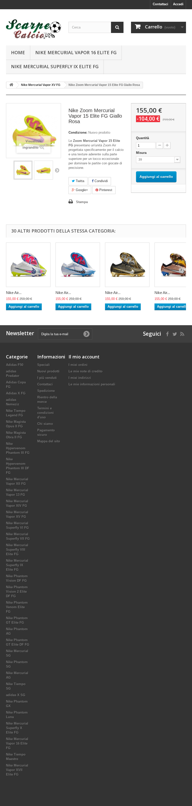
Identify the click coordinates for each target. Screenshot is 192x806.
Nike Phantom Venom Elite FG (17, 607)
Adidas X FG (16, 393)
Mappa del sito (48, 441)
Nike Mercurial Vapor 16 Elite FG (75, 52)
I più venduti (47, 378)
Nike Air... (14, 292)
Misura (142, 153)
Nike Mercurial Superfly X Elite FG (17, 728)
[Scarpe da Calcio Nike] (33, 29)
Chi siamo (45, 424)
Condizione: (77, 132)
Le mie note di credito (85, 371)
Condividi (101, 181)
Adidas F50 (14, 365)
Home (18, 52)
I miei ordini (78, 365)
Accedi (178, 4)
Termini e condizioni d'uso (45, 412)
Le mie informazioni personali (91, 384)
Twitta (79, 181)
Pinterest (105, 190)
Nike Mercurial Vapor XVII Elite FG (17, 770)
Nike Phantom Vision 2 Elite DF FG (17, 591)
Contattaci (160, 4)
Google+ (81, 190)
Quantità (142, 138)
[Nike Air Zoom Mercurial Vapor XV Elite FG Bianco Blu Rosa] (28, 265)
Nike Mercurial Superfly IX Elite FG (54, 66)
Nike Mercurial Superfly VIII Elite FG (17, 549)
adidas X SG (15, 695)
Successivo (57, 170)
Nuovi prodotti (48, 371)
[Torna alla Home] (11, 85)
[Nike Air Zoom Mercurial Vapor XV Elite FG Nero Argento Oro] (127, 265)
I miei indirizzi (79, 378)
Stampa (82, 202)
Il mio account (84, 357)
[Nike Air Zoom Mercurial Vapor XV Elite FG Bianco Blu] (78, 265)
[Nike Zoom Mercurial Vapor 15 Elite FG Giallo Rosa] (23, 170)
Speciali (43, 365)
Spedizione (46, 391)
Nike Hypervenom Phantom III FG (18, 448)
